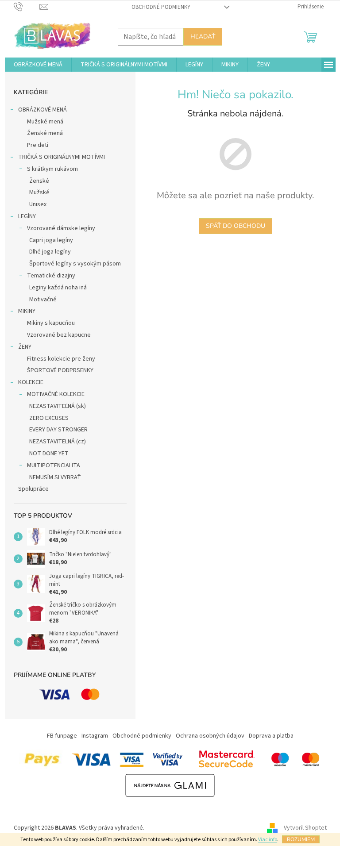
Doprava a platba (271, 735)
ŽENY (24, 346)
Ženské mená (45, 133)
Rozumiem (301, 839)
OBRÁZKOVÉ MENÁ (42, 109)
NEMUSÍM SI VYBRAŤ (55, 477)
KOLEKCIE (30, 382)
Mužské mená (45, 121)
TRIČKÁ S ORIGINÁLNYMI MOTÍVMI (61, 157)
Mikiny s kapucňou (51, 323)
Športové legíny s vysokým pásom (75, 263)
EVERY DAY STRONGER (58, 429)
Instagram (94, 735)
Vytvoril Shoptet (305, 827)
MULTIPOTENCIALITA (53, 465)
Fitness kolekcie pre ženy (61, 358)
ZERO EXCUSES (49, 418)
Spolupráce (33, 489)
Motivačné (43, 299)
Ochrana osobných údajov (210, 735)
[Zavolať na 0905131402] (27, 7)
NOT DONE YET (49, 453)
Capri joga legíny (51, 240)
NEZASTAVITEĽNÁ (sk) (57, 406)
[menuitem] (38, 65)
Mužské (39, 192)
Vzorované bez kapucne (59, 335)
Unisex (37, 204)
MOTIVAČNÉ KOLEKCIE (56, 394)
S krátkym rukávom (52, 169)
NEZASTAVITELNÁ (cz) (57, 441)
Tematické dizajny (51, 275)
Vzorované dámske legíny (61, 228)
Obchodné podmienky (160, 7)
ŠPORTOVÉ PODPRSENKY (60, 370)
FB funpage (62, 735)
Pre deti (37, 145)
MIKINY (26, 311)
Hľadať (202, 36)
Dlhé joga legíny (50, 251)
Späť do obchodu (235, 226)
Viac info (267, 839)
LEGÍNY (27, 216)
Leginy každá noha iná (58, 287)
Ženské (39, 181)
